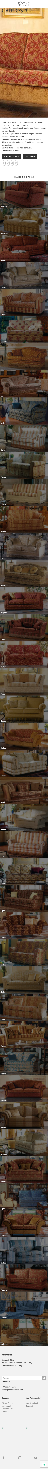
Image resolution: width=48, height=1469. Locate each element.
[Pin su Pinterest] (16, 163)
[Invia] (44, 1378)
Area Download (32, 1403)
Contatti (5, 1412)
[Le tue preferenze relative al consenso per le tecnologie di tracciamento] (44, 1465)
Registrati (29, 1406)
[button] (3, 4)
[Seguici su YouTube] (35, 1457)
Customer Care (7, 1409)
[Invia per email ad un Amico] (12, 163)
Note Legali (6, 1406)
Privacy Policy (7, 1403)
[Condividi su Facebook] (4, 163)
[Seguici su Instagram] (19, 1457)
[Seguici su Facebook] (3, 1457)
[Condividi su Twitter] (8, 163)
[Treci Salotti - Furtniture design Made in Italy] (24, 4)
